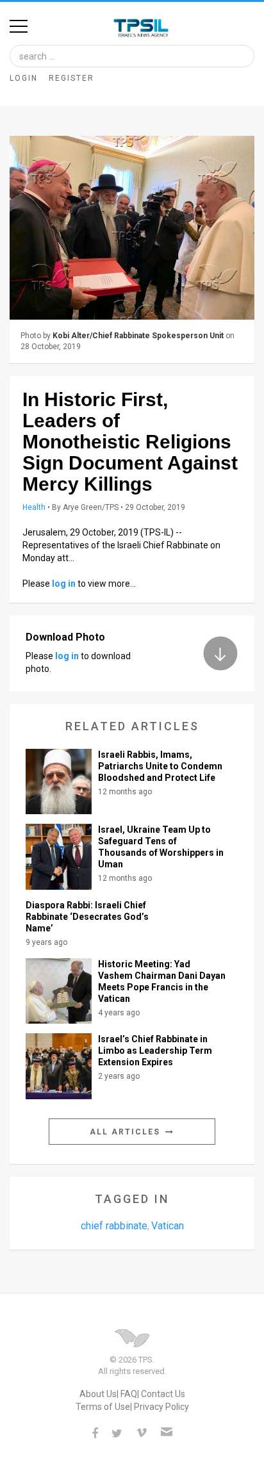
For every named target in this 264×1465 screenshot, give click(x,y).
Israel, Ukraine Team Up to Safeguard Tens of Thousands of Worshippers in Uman (161, 846)
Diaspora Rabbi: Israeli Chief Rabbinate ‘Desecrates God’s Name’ (87, 916)
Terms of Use (103, 1407)
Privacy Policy (161, 1407)
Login (24, 78)
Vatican (167, 1226)
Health (33, 507)
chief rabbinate (114, 1226)
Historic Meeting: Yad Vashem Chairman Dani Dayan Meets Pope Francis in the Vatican (162, 981)
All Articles (126, 1131)
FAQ (128, 1394)
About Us (98, 1394)
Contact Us (163, 1394)
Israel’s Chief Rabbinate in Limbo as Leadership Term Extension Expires (155, 1050)
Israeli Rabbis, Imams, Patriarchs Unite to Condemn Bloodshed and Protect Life (160, 766)
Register (71, 78)
